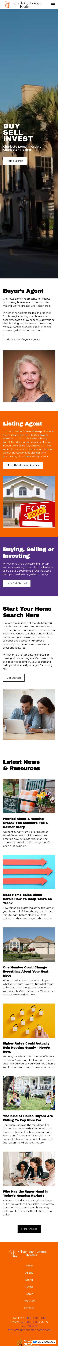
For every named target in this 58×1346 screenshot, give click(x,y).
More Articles (29, 1228)
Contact (29, 1308)
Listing (29, 1279)
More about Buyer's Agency (23, 339)
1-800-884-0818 (35, 1318)
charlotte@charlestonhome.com (29, 1330)
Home (29, 1265)
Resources (29, 1301)
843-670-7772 (29, 1326)
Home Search (15, 160)
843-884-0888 (28, 1322)
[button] (52, 4)
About (29, 1272)
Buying (29, 1286)
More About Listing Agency (23, 465)
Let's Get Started (17, 583)
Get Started (14, 677)
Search (29, 1294)
